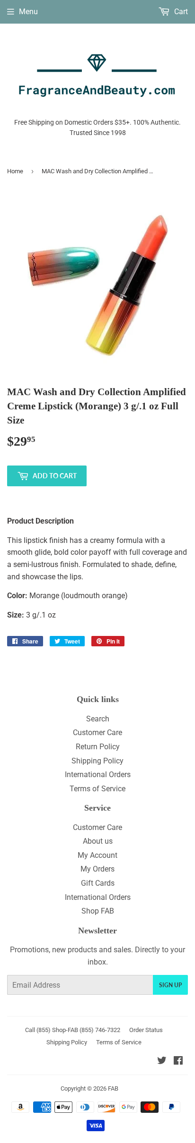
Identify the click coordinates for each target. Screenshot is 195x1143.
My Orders (97, 868)
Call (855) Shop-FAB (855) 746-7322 (72, 1029)
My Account (97, 855)
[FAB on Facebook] (178, 1061)
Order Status (146, 1029)
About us (98, 841)
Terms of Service (97, 788)
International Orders (98, 774)
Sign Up (170, 985)
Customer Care (97, 732)
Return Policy (98, 746)
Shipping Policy (97, 760)
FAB (113, 1088)
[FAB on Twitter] (162, 1061)
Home (15, 171)
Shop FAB (97, 910)
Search (97, 718)
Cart (180, 11)
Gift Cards (98, 883)
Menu (28, 11)
